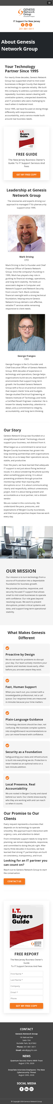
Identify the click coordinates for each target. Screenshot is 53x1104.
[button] (49, 2)
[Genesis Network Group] (26, 11)
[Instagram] (30, 24)
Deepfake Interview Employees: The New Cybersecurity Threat (26, 1071)
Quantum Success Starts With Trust (26, 1060)
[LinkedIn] (26, 24)
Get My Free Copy (26, 174)
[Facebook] (23, 24)
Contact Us (14, 881)
